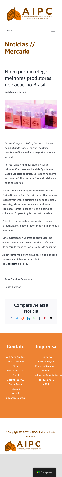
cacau (9, 247)
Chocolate (11, 263)
